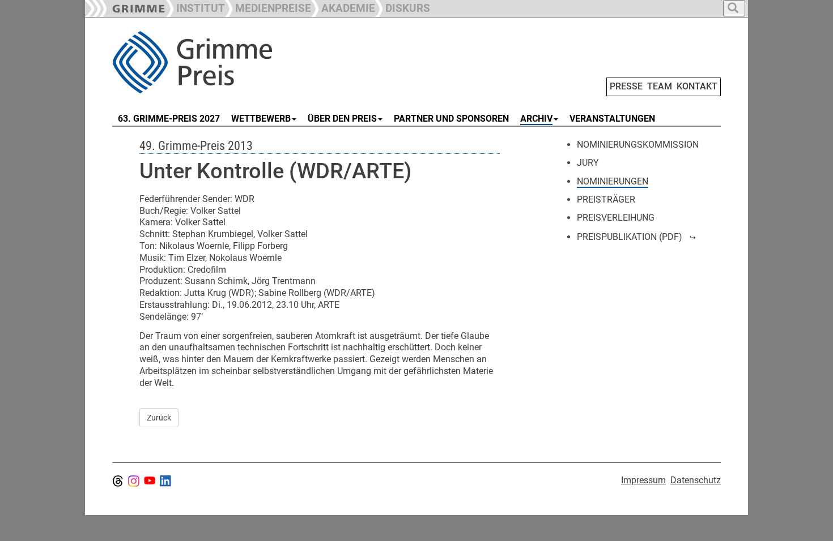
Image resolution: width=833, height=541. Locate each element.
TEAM (659, 86)
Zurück (159, 417)
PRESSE (626, 86)
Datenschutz (695, 480)
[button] (268, 7)
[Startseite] (239, 62)
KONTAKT (697, 86)
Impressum (643, 480)
